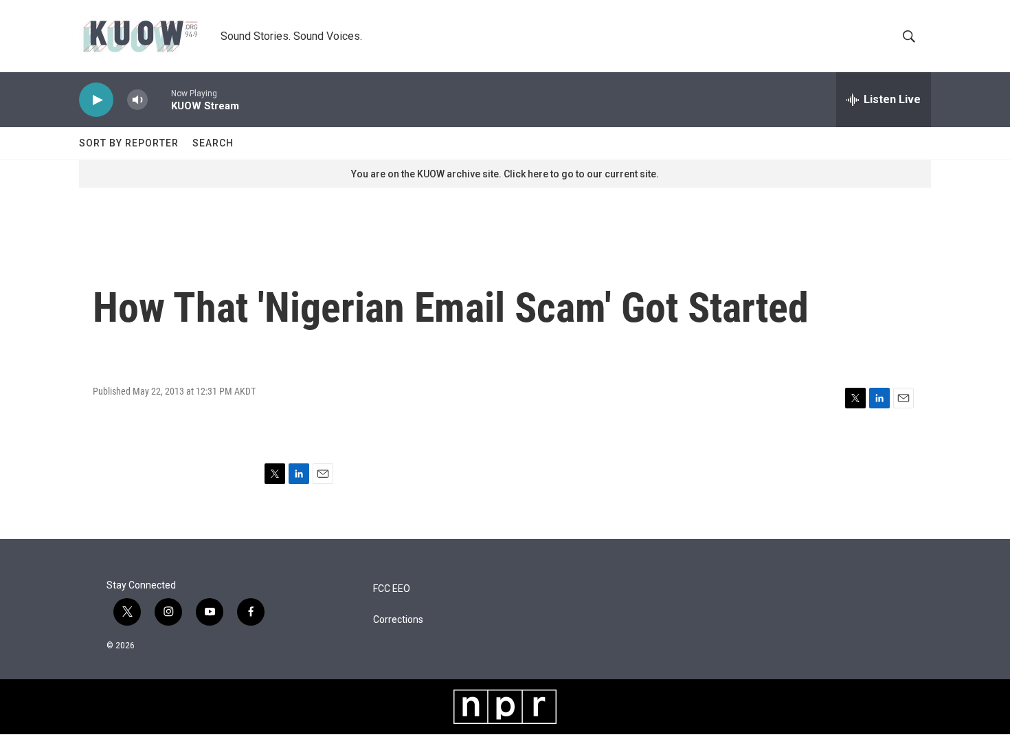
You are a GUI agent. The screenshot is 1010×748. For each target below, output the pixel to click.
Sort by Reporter (129, 143)
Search (213, 143)
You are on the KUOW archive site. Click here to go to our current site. (505, 173)
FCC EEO (391, 589)
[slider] (159, 99)
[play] (96, 100)
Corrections (398, 620)
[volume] (137, 100)
